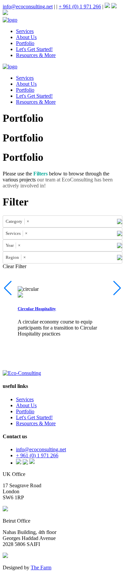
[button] (117, 288)
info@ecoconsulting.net (28, 6)
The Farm (41, 567)
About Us (26, 37)
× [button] (28, 221)
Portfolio (25, 43)
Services (25, 31)
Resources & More (36, 55)
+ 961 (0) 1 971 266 (80, 6)
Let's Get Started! (34, 49)
